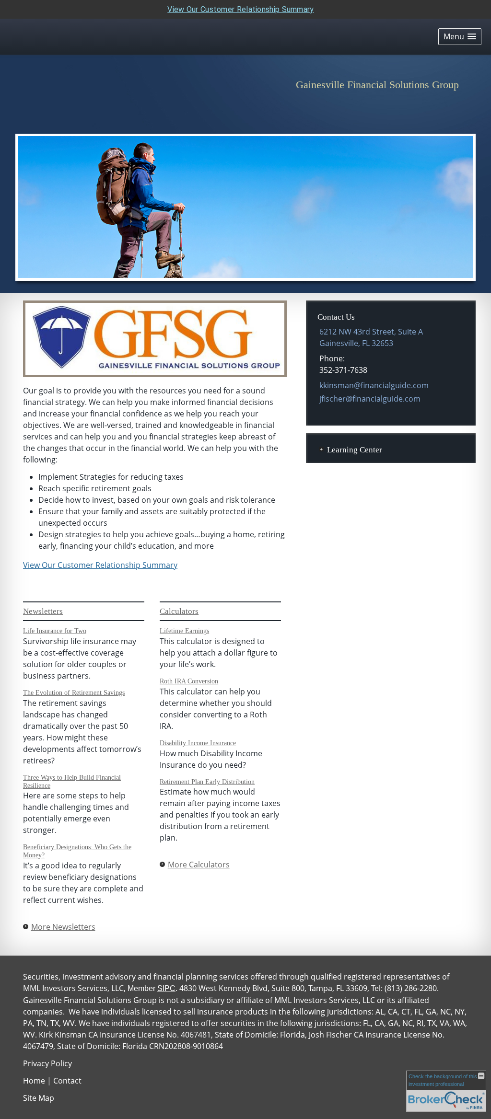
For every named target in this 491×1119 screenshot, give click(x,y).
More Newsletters (63, 927)
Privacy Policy (47, 1063)
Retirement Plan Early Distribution (207, 781)
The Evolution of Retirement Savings (74, 692)
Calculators (179, 611)
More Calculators (199, 864)
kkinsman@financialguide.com (374, 385)
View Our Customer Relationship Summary (240, 9)
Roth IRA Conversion (189, 681)
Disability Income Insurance (198, 743)
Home (34, 1080)
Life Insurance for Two (54, 630)
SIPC (166, 988)
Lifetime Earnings (184, 630)
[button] (459, 36)
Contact (67, 1080)
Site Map (38, 1098)
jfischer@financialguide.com (370, 398)
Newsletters (43, 611)
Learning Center (354, 449)
